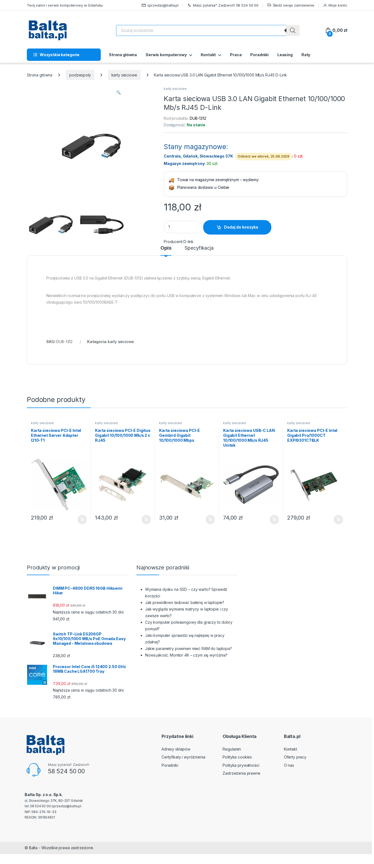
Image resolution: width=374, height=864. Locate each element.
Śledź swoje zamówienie (293, 5)
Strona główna (123, 54)
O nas (289, 765)
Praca (235, 54)
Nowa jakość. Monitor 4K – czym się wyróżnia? (186, 655)
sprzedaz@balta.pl (163, 5)
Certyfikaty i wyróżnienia (183, 757)
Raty (305, 54)
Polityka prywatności (241, 765)
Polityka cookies (237, 757)
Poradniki (259, 54)
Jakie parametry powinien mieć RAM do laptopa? (188, 648)
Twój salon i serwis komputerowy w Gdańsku (65, 5)
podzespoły (80, 75)
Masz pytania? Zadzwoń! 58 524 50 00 (225, 5)
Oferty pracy (295, 757)
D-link (188, 241)
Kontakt (208, 54)
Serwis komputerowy (166, 54)
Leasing (285, 54)
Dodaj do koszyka (241, 227)
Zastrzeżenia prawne (241, 773)
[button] (118, 92)
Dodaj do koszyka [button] (79, 519)
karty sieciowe (124, 75)
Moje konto (338, 5)
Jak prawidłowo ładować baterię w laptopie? (184, 602)
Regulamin (232, 749)
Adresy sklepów (176, 749)
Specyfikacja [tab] (199, 248)
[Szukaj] (293, 30)
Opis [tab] (165, 248)
